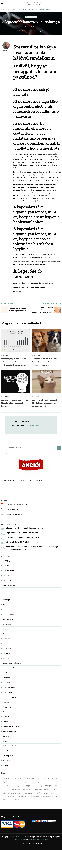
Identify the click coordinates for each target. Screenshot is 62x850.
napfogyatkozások (17, 789)
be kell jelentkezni (32, 425)
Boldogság (6, 561)
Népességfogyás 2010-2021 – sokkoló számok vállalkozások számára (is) (14, 361)
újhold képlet (5, 799)
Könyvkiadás (7, 624)
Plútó (54, 789)
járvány (31, 782)
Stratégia (6, 722)
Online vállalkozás (9, 692)
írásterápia (11, 796)
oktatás (36, 789)
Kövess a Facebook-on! (12, 509)
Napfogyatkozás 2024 (6, 789)
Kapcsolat (31, 843)
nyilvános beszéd (27, 789)
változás (52, 793)
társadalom (31, 793)
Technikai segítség (41, 843)
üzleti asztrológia (14, 799)
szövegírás (25, 793)
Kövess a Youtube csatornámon (16, 504)
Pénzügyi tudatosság (10, 697)
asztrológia (12, 778)
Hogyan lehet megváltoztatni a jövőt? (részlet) (24, 537)
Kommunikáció (8, 619)
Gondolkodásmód (31, 17)
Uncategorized (8, 756)
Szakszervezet (8, 736)
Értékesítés (7, 580)
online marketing (45, 789)
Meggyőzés (7, 658)
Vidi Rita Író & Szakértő (31, 2)
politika (4, 793)
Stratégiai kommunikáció (11, 726)
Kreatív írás (7, 634)
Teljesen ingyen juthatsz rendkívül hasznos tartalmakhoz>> (22, 480)
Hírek (5, 590)
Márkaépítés (7, 644)
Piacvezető (6, 702)
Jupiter (26, 782)
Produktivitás (7, 707)
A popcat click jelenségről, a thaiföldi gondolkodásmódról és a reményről (46, 403)
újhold (57, 796)
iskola (20, 782)
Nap (41, 786)
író (16, 796)
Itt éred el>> (17, 292)
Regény (5, 712)
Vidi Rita (6, 51)
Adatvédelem (23, 843)
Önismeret (6, 683)
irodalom (15, 782)
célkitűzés (39, 778)
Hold (45, 778)
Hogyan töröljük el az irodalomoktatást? (22, 533)
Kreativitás (6, 639)
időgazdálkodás (7, 782)
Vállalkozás (6, 760)
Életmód (6, 575)
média (37, 786)
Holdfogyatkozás (53, 778)
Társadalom (7, 751)
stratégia (11, 793)
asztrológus (32, 778)
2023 (3, 778)
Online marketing (9, 687)
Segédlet (6, 717)
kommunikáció (50, 782)
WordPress (36, 839)
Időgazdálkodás (8, 595)
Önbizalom (6, 678)
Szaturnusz (18, 793)
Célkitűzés (6, 566)
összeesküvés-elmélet (33, 796)
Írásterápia (6, 600)
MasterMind (7, 648)
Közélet (5, 629)
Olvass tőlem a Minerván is (12, 514)
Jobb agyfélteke (8, 614)
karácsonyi (42, 782)
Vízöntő (4, 796)
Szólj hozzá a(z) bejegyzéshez (37, 31)
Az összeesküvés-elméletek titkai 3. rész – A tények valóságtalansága (45, 361)
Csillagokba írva (8, 570)
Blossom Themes (19, 839)
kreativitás (5, 786)
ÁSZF (16, 843)
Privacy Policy (44, 839)
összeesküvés (22, 796)
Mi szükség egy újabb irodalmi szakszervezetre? (24, 528)
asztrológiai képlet (24, 778)
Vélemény (6, 765)
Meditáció (6, 653)
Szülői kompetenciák (10, 746)
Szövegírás (6, 741)
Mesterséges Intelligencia (12, 663)
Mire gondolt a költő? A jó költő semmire (22, 542)
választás (45, 793)
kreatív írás (13, 786)
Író (4, 605)
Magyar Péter (20, 786)
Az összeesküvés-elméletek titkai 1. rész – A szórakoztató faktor (15, 403)
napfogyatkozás (50, 785)
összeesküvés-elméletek (47, 796)
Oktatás (5, 673)
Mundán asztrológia (10, 668)
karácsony (36, 782)
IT (3, 609)
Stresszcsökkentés (9, 731)
